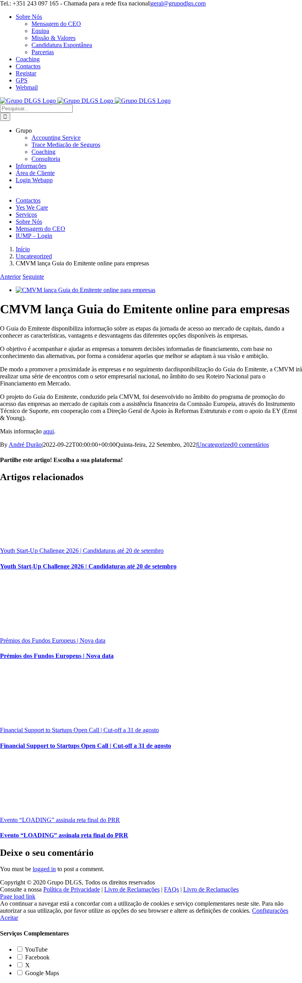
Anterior (10, 276)
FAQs (171, 889)
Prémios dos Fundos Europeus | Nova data (52, 640)
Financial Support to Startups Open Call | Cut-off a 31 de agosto (79, 730)
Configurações (270, 910)
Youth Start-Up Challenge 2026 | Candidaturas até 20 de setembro (82, 550)
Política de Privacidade (71, 889)
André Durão (25, 444)
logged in (44, 869)
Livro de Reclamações (132, 889)
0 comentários (251, 444)
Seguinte (33, 276)
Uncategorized (215, 444)
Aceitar (9, 917)
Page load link (17, 896)
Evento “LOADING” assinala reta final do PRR (60, 820)
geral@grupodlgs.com (178, 3)
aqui (48, 431)
